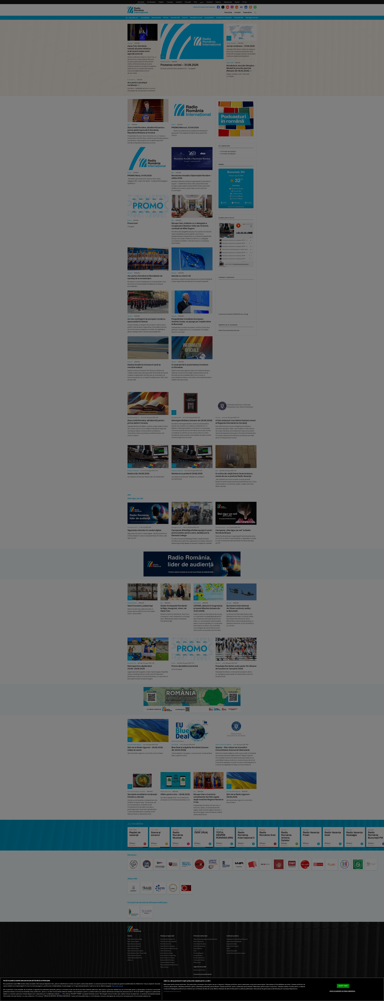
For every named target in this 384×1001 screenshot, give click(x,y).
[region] (192, 989)
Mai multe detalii (117, 986)
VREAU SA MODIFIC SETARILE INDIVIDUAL (342, 991)
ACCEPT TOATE (343, 986)
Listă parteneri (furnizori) (172, 991)
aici (61, 994)
